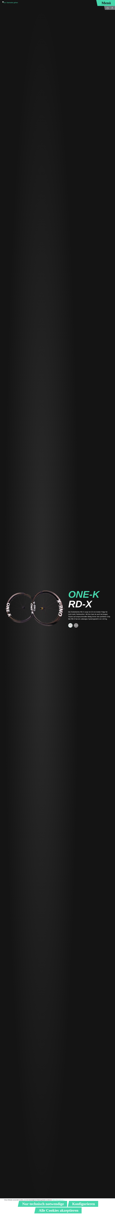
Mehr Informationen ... (59, 1200)
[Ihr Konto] (112, 8)
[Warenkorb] (107, 8)
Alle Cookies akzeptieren (58, 1210)
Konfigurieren (83, 1204)
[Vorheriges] (5, 608)
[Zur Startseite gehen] (10, 2)
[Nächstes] (64, 608)
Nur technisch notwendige (43, 1204)
